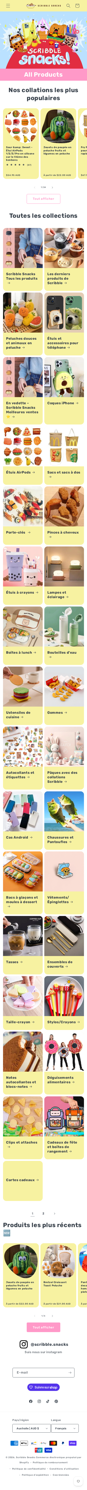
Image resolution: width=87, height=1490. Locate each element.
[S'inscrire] (69, 1372)
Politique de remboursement (50, 1462)
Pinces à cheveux (63, 532)
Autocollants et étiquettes (20, 775)
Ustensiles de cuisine (18, 714)
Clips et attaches (21, 1142)
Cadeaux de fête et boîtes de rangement (62, 1146)
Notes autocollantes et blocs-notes (21, 1082)
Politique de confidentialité (29, 1469)
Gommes (55, 712)
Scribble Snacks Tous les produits (21, 276)
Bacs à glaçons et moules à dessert (22, 899)
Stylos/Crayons (61, 1022)
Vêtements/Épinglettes (58, 899)
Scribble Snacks (25, 1457)
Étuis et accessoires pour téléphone (63, 343)
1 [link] (32, 1213)
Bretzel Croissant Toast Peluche (55, 1284)
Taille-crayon (18, 1022)
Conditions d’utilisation (64, 1469)
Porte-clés (16, 532)
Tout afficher (43, 199)
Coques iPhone (60, 403)
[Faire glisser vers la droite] (52, 187)
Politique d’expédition (35, 1475)
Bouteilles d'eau (62, 652)
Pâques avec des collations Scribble (62, 777)
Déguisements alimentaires (60, 1080)
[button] (8, 5)
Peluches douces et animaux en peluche (21, 343)
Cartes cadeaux (20, 1180)
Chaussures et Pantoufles (60, 839)
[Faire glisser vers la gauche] (34, 187)
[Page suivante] (54, 1213)
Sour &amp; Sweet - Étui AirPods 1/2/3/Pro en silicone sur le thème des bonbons (20, 153)
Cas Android (17, 837)
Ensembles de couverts (59, 964)
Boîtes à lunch (19, 652)
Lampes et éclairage (56, 594)
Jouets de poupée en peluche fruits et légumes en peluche (57, 150)
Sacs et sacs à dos (63, 472)
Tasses (12, 962)
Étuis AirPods (18, 472)
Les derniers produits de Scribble (58, 278)
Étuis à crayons (20, 592)
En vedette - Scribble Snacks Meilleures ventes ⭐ (22, 410)
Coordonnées (61, 1475)
